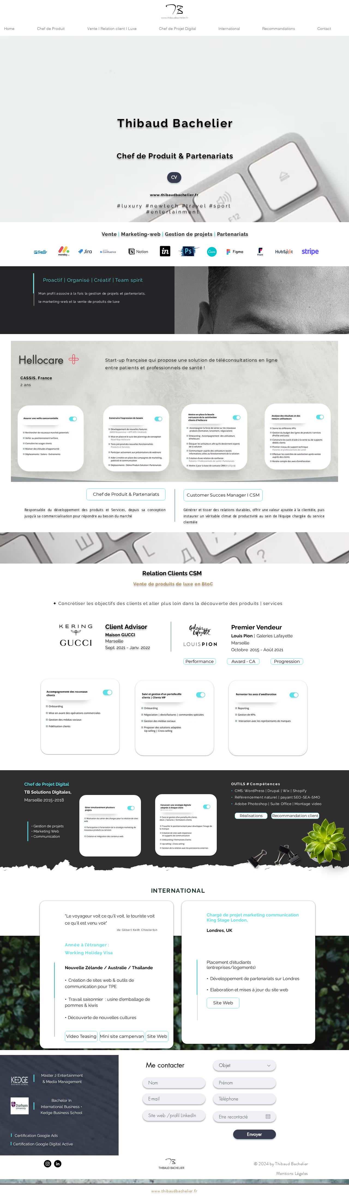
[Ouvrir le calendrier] (268, 1116)
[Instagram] (47, 1163)
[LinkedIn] (57, 1163)
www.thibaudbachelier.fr (174, 17)
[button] (285, 28)
